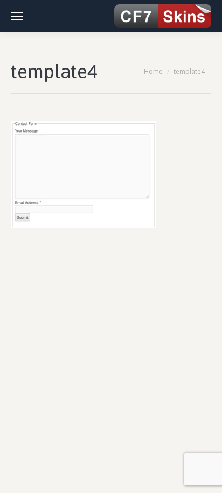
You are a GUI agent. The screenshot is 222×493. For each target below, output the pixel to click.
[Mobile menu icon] (17, 16)
